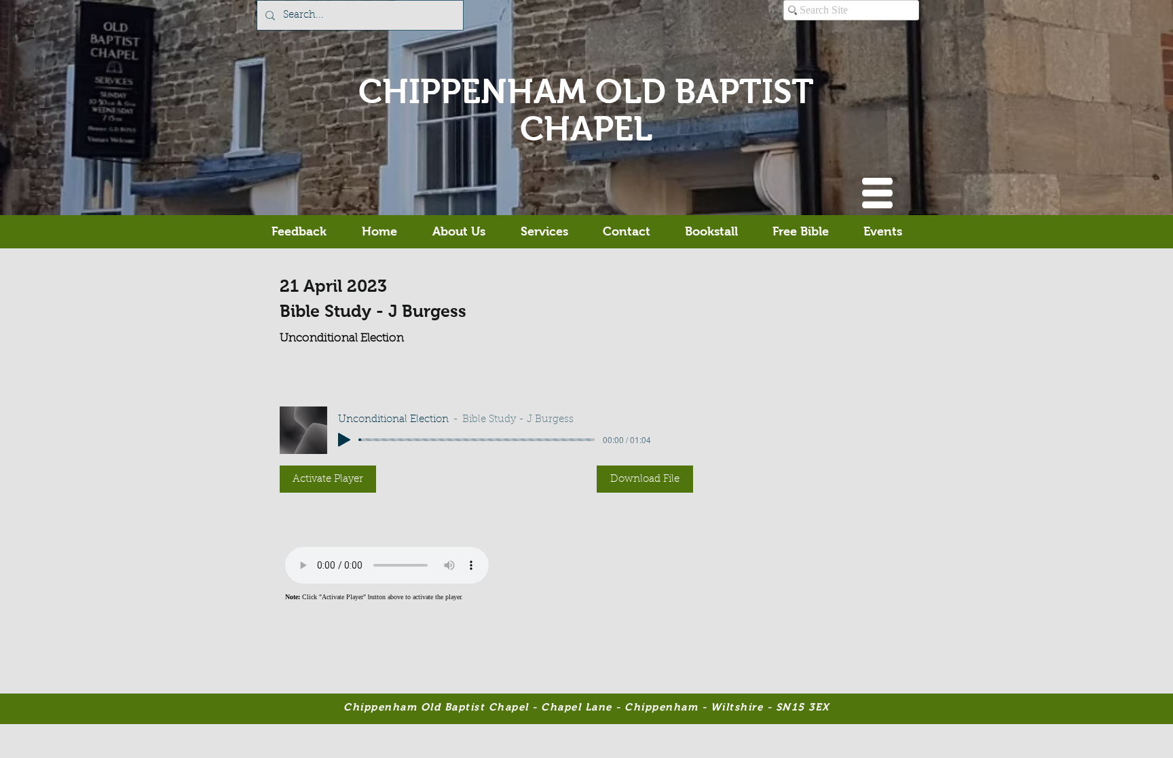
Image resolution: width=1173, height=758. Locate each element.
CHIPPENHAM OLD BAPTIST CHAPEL (586, 110)
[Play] (344, 440)
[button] (877, 193)
